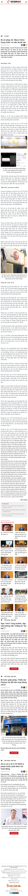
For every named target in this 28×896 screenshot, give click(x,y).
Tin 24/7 (6, 36)
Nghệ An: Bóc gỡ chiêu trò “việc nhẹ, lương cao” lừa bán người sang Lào (7, 598)
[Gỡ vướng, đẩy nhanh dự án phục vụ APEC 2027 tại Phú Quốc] (21, 607)
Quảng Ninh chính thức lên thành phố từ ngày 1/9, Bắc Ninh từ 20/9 (21, 551)
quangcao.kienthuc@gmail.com (15, 890)
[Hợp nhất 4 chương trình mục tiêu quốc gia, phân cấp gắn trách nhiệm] (7, 574)
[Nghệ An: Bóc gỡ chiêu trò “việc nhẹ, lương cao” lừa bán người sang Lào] (7, 591)
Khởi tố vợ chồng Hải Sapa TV (7, 533)
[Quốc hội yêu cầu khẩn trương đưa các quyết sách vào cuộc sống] (21, 527)
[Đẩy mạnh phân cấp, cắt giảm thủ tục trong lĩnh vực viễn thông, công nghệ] (7, 607)
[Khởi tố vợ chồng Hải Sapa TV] (7, 527)
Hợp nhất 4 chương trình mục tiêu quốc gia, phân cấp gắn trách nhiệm (6, 582)
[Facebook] (22, 45)
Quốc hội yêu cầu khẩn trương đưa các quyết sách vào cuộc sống (20, 535)
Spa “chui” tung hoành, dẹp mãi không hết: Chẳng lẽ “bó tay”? (13, 506)
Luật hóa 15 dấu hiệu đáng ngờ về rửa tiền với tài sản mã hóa (21, 567)
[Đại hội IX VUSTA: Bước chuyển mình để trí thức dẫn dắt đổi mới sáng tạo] (7, 543)
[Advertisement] (14, 19)
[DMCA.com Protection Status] (14, 893)
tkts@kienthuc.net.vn (15, 880)
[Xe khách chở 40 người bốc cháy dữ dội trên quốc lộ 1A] (21, 574)
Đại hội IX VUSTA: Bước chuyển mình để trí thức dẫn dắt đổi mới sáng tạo (7, 551)
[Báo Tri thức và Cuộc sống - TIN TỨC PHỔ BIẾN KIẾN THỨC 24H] (14, 885)
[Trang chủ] (1, 36)
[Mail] (26, 45)
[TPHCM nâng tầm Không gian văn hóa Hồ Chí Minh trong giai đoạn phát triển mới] (21, 591)
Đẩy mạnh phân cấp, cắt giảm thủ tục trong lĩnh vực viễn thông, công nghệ (7, 615)
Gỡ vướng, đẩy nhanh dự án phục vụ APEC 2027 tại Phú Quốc (21, 615)
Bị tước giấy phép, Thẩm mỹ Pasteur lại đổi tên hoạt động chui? (14, 510)
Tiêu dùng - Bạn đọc (10, 620)
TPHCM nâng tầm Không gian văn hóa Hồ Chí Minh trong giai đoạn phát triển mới (21, 598)
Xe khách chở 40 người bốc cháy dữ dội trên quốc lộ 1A (21, 581)
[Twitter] (24, 45)
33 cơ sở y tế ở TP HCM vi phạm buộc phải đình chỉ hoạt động (13, 514)
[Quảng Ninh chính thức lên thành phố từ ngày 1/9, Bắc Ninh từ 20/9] (21, 543)
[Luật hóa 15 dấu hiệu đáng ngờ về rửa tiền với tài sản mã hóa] (21, 560)
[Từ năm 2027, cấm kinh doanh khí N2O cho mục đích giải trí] (7, 560)
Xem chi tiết (14, 668)
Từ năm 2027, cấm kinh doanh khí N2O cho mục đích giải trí (6, 567)
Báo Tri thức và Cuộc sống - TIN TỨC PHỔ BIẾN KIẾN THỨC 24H (14, 2)
